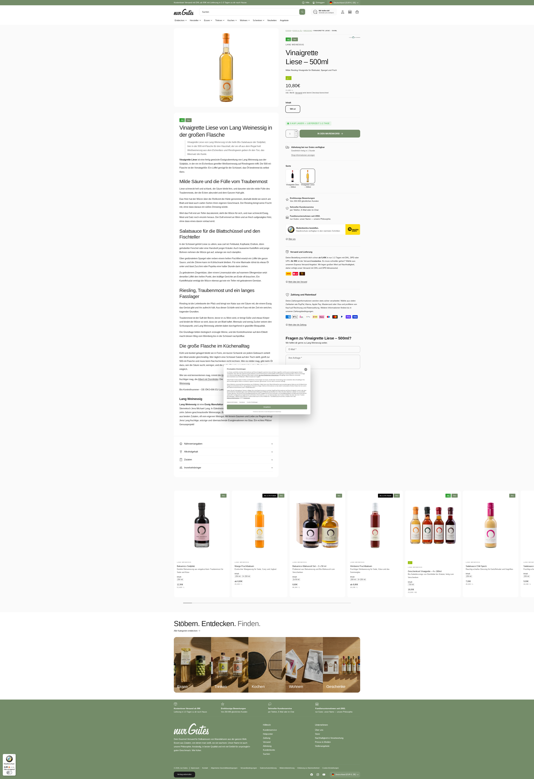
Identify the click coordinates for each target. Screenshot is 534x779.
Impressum (195, 768)
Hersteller (194, 20)
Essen (207, 20)
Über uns (292, 239)
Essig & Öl (297, 30)
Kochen (231, 20)
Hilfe (307, 2)
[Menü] (14, 755)
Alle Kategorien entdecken (185, 631)
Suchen (266, 754)
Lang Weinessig (295, 45)
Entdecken (179, 20)
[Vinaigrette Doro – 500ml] (292, 176)
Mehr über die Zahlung (297, 325)
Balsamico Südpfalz (186, 566)
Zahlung (266, 738)
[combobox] (252, 11)
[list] (267, 708)
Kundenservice (270, 730)
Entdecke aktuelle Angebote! (186, 2)
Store (317, 734)
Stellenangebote (322, 746)
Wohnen (243, 20)
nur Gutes (184, 768)
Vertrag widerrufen (184, 774)
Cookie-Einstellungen (330, 768)
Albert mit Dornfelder (208, 379)
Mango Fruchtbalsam (244, 566)
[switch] (9, 772)
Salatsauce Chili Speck (476, 566)
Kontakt (205, 768)
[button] (357, 11)
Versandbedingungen (248, 768)
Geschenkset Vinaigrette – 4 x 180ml (425, 571)
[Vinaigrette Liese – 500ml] (308, 176)
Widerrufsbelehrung (287, 768)
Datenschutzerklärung (268, 768)
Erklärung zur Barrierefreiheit (308, 768)
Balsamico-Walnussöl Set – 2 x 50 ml (309, 566)
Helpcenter (268, 734)
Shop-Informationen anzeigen (303, 155)
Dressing (308, 30)
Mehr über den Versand (297, 282)
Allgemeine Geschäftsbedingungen (224, 768)
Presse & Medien (323, 742)
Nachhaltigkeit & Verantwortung (329, 738)
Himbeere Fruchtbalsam (361, 566)
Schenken (257, 20)
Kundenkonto (269, 750)
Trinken (218, 20)
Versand (298, 93)
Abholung (267, 746)
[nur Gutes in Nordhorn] (349, 11)
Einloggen (320, 2)
